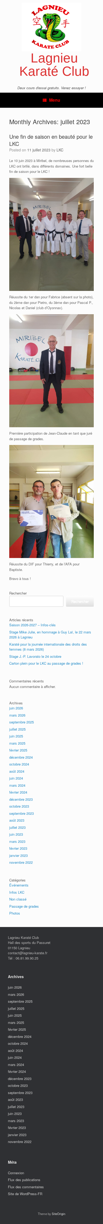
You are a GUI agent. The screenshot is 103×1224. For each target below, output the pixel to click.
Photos (14, 913)
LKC (60, 149)
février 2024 (18, 792)
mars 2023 (17, 841)
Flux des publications (24, 1179)
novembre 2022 (21, 862)
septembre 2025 (21, 721)
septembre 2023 (21, 813)
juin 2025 (16, 736)
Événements (19, 885)
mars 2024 (17, 785)
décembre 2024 (21, 757)
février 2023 (18, 848)
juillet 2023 (17, 827)
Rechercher (18, 593)
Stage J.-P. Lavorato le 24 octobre (35, 656)
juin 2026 (16, 707)
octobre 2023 (19, 806)
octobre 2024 (19, 764)
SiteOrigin (58, 1214)
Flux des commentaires (26, 1186)
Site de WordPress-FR (25, 1193)
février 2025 (18, 750)
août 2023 (16, 820)
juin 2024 (16, 778)
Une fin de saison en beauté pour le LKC (51, 140)
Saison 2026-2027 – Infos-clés (32, 624)
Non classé (17, 899)
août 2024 (16, 771)
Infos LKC (16, 892)
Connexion (16, 1172)
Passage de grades (24, 906)
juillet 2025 (17, 729)
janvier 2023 (18, 855)
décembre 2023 (21, 799)
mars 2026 (17, 715)
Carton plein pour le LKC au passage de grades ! (46, 663)
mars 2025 (17, 743)
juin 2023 (16, 834)
